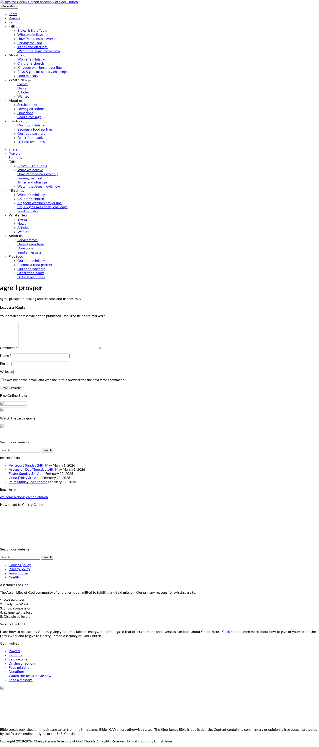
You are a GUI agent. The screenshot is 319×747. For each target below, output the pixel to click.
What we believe (30, 34)
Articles (23, 92)
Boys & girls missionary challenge (42, 72)
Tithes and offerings (32, 47)
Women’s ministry (31, 59)
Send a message (29, 117)
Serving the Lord (29, 43)
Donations (25, 113)
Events (22, 84)
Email (5, 363)
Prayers (14, 18)
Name (5, 355)
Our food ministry (31, 125)
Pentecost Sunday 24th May (30, 465)
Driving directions (30, 109)
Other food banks (30, 137)
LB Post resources (31, 142)
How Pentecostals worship (37, 39)
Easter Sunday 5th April (26, 473)
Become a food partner (34, 129)
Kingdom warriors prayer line (39, 67)
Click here (229, 632)
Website (6, 372)
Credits (14, 577)
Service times (27, 104)
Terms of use (18, 573)
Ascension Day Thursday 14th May (35, 469)
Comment (8, 348)
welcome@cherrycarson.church (24, 497)
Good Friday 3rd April (25, 478)
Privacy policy (19, 569)
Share (13, 14)
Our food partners (31, 133)
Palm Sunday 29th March (28, 482)
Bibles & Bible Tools (32, 30)
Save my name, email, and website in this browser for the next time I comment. (65, 380)
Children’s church (30, 63)
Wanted (23, 96)
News (21, 88)
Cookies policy (20, 565)
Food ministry (27, 76)
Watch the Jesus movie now (38, 51)
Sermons (15, 22)
